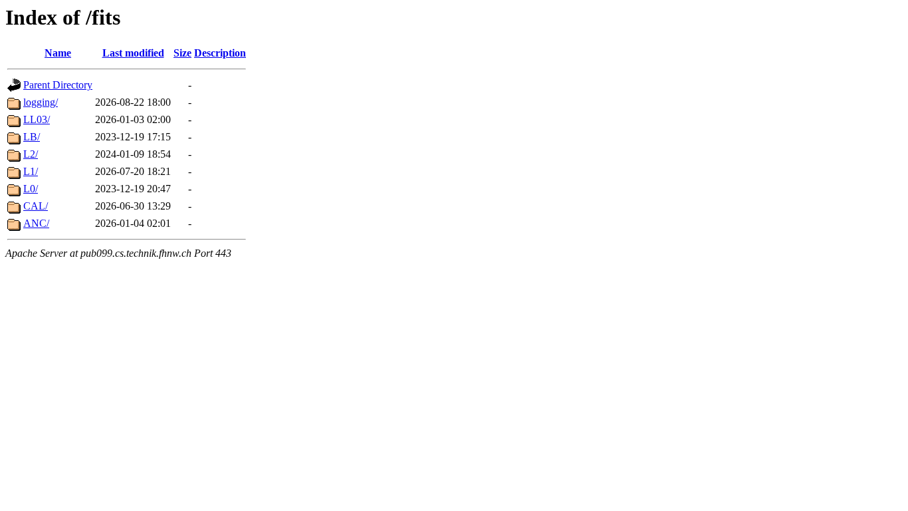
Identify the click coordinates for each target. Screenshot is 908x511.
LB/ (31, 136)
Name (58, 53)
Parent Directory (57, 84)
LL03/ (36, 119)
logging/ (40, 102)
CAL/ (35, 206)
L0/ (30, 188)
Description (220, 53)
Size (182, 53)
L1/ (30, 171)
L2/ (30, 154)
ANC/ (36, 223)
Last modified (133, 53)
